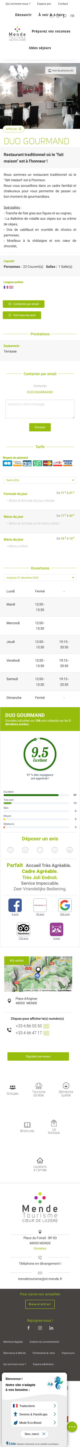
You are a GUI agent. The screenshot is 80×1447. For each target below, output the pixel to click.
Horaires (40, 1248)
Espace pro (44, 3)
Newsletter (40, 1304)
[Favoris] (58, 16)
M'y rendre (16, 960)
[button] (64, 16)
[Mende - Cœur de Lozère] (17, 34)
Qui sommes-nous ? (18, 3)
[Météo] (51, 15)
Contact (63, 3)
